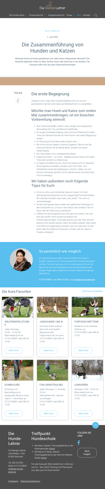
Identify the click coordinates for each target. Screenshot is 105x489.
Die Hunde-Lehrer (52, 5)
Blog (47, 31)
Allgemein (55, 31)
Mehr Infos (14, 350)
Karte (52, 448)
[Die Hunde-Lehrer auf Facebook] (78, 442)
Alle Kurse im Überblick (92, 291)
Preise (69, 15)
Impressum (13, 481)
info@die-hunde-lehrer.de (84, 279)
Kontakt (86, 15)
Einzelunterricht (36, 15)
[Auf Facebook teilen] (18, 101)
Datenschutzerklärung (30, 481)
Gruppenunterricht (56, 15)
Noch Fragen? (87, 452)
